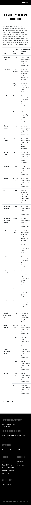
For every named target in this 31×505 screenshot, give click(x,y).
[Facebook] (8, 402)
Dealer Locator (7, 484)
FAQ (3, 461)
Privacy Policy (5, 473)
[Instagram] (10, 402)
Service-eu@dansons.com (9, 439)
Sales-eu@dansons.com (8, 424)
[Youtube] (12, 402)
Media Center (20, 466)
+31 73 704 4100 (6, 426)
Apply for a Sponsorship (20, 462)
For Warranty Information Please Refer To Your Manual (8, 465)
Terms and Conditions (8, 470)
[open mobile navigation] (4, 3)
